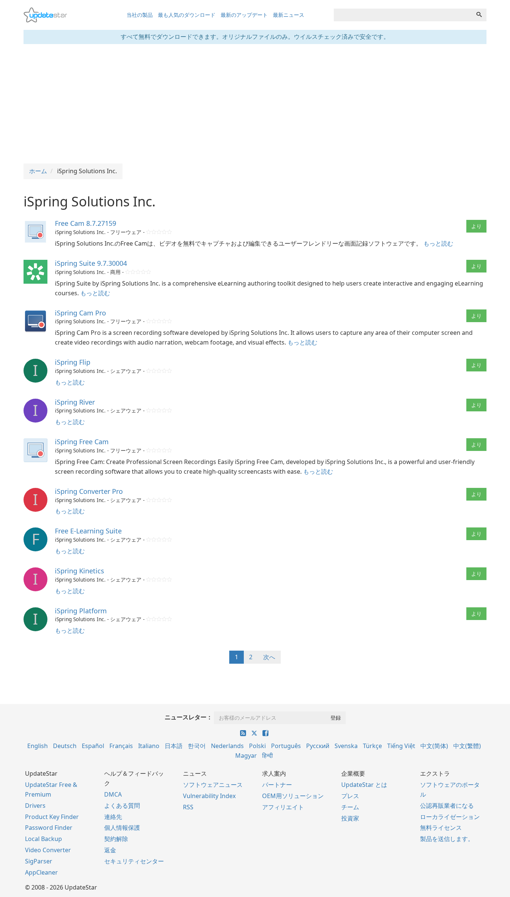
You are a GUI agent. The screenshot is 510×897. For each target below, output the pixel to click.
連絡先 (113, 817)
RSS (188, 807)
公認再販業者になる (447, 805)
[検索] (479, 15)
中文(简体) (434, 746)
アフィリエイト (283, 807)
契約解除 (116, 839)
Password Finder (48, 827)
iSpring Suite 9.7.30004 (91, 263)
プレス (350, 796)
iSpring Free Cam (82, 441)
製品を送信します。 (447, 839)
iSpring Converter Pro (89, 491)
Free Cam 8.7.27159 (85, 223)
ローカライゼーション (450, 817)
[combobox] (403, 15)
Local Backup (43, 839)
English (37, 746)
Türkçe (372, 746)
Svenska (346, 746)
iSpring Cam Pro (80, 312)
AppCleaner (41, 872)
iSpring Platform (81, 610)
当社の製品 (140, 14)
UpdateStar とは (364, 785)
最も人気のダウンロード (186, 14)
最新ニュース (288, 14)
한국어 (197, 746)
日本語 (174, 746)
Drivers (35, 805)
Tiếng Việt (401, 746)
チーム (350, 807)
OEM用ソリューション (293, 796)
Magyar (246, 755)
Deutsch (65, 746)
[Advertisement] (255, 104)
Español (93, 746)
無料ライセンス (441, 827)
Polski (257, 746)
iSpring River (75, 402)
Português (286, 746)
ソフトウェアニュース (213, 785)
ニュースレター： (188, 717)
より (476, 226)
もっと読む (438, 243)
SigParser (38, 861)
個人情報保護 (122, 827)
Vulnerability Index (209, 796)
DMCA (113, 794)
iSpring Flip (72, 362)
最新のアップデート (244, 14)
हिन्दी (267, 755)
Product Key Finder (52, 817)
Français (121, 746)
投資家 (350, 818)
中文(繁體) (467, 746)
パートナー (277, 785)
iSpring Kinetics (79, 570)
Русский (317, 746)
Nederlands (227, 746)
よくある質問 (122, 805)
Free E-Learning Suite (88, 530)
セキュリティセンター (134, 861)
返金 (110, 850)
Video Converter (48, 850)
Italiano (148, 746)
